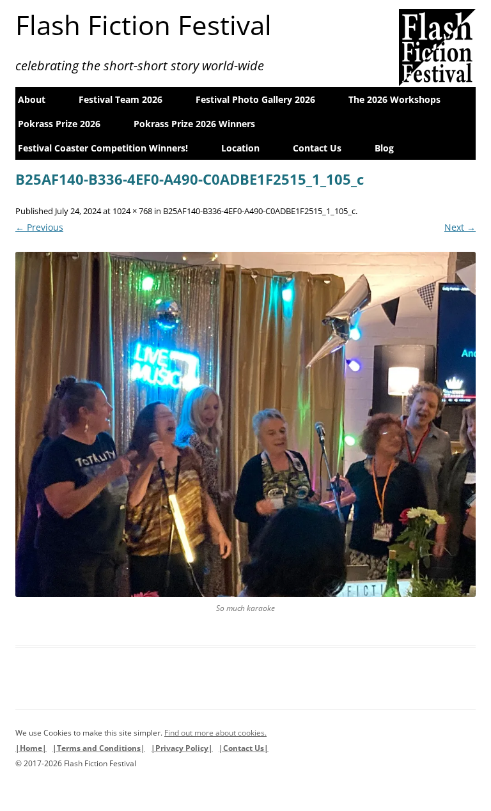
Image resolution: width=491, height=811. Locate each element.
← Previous (39, 227)
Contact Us (317, 148)
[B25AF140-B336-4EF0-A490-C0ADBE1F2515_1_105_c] (245, 424)
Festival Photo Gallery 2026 (255, 99)
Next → (460, 227)
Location (240, 148)
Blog (384, 148)
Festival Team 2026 (120, 99)
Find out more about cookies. (215, 732)
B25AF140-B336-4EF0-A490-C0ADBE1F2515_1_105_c (259, 211)
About (31, 99)
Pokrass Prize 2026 (59, 124)
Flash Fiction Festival (143, 25)
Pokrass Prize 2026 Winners (194, 124)
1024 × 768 (132, 211)
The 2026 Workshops (394, 99)
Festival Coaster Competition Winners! (103, 148)
